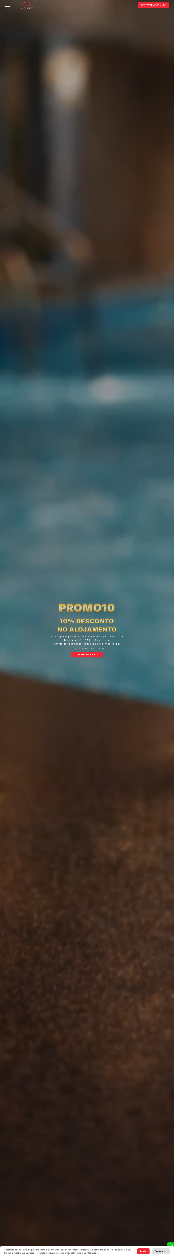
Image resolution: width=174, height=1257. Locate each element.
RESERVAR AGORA (151, 5)
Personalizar (161, 1251)
